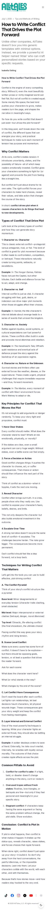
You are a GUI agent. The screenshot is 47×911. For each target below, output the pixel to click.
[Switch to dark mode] (41, 905)
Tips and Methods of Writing (27, 19)
